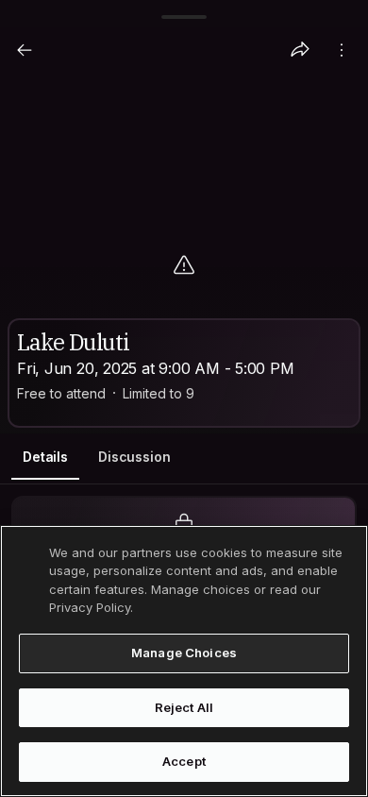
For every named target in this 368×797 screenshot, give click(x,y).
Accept (184, 761)
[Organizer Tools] (341, 50)
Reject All (184, 707)
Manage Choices (184, 652)
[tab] (45, 457)
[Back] (24, 50)
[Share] (300, 50)
